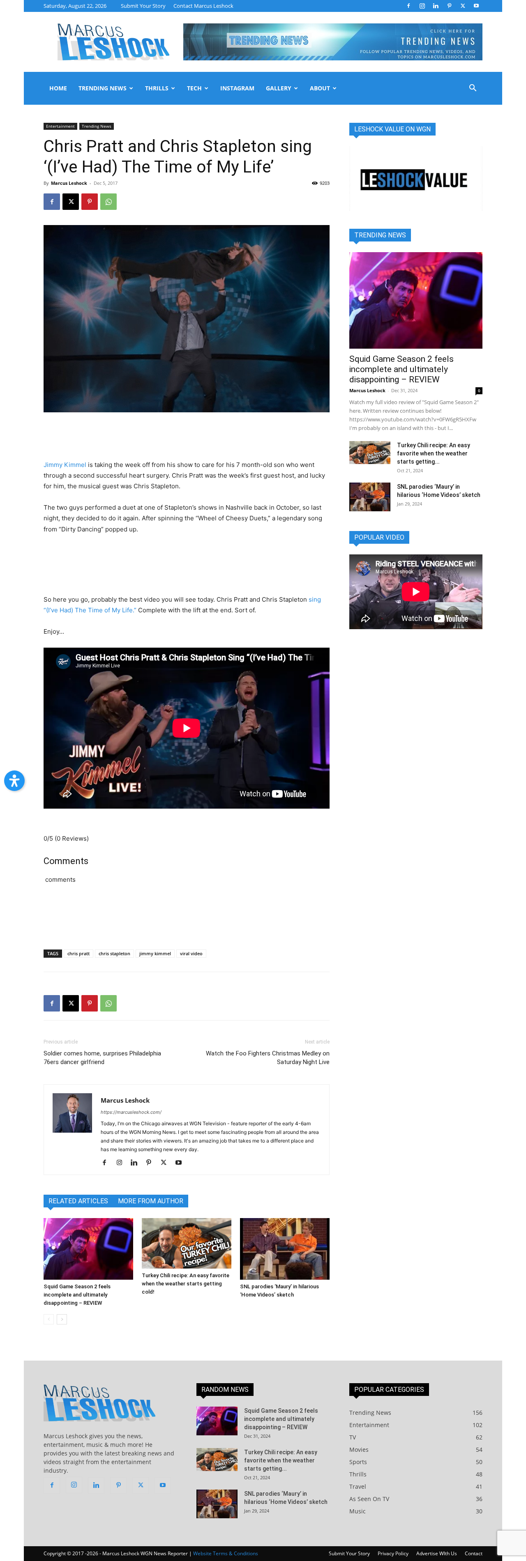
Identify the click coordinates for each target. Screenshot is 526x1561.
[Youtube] (476, 5)
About (320, 88)
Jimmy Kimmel (65, 465)
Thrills (156, 88)
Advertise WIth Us (436, 1553)
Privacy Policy (393, 1553)
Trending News (102, 88)
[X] (463, 5)
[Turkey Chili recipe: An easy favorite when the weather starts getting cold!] (186, 1243)
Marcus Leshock (69, 183)
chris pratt (78, 953)
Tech (194, 88)
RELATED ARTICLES (78, 1201)
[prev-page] (49, 1319)
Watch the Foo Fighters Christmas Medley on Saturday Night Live (268, 1058)
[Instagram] (422, 5)
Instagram (237, 88)
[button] (472, 89)
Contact (473, 1553)
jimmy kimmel (155, 953)
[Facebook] (408, 5)
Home (58, 88)
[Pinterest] (449, 5)
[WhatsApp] (108, 201)
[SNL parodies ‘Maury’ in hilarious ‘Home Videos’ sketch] (285, 1249)
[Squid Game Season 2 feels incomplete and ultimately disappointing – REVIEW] (88, 1249)
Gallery (278, 88)
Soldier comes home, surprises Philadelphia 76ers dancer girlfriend (102, 1058)
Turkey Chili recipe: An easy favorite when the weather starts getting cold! (185, 1283)
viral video (191, 953)
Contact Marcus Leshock (203, 5)
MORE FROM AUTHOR (150, 1201)
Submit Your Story (143, 5)
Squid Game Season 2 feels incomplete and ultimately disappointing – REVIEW (77, 1294)
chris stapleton (114, 953)
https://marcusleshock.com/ (131, 1112)
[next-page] (62, 1319)
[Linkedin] (435, 5)
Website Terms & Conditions (225, 1553)
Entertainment (60, 126)
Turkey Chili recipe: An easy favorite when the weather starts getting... (433, 453)
